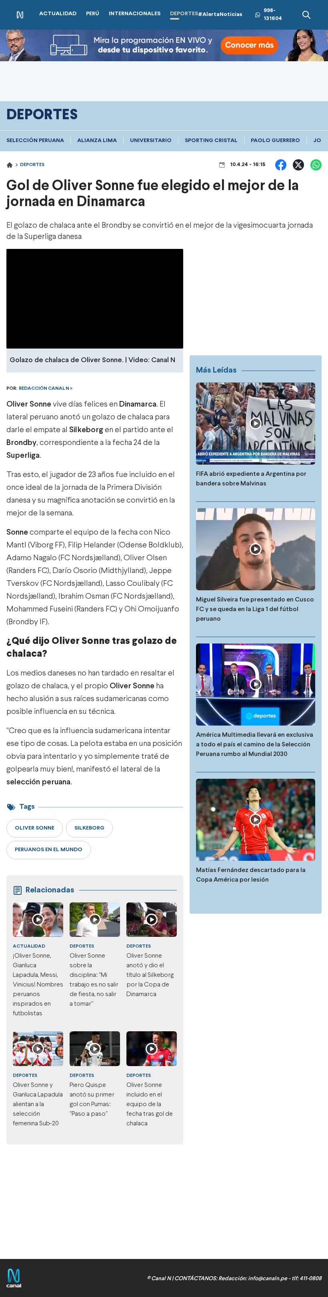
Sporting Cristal (211, 140)
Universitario (151, 140)
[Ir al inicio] (20, 15)
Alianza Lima (97, 140)
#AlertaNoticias (220, 14)
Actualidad (29, 946)
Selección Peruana (35, 140)
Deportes (32, 164)
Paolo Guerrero (275, 140)
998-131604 (273, 14)
